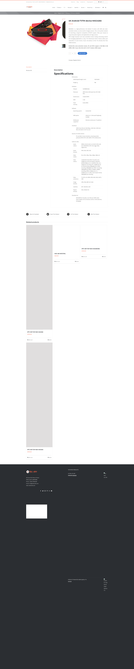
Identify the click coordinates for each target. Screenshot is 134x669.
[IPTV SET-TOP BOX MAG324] (39, 395)
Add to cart (82, 53)
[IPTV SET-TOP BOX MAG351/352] (94, 277)
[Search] (105, 7)
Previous (27, 32)
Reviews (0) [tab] (29, 70)
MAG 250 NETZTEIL (60, 332)
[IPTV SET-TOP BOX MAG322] (39, 277)
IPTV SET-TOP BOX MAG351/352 (91, 332)
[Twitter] (42, 490)
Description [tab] (29, 67)
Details (50, 339)
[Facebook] (40, 490)
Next (64, 32)
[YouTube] (51, 490)
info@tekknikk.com (50, 1)
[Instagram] (45, 490)
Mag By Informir (77, 60)
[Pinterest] (47, 490)
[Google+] (49, 490)
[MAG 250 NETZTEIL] (66, 277)
